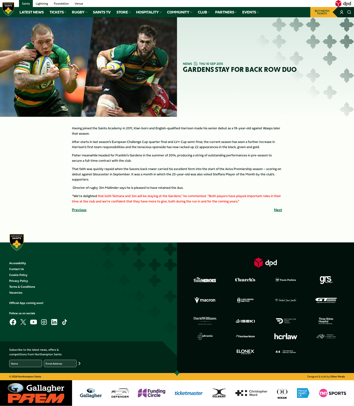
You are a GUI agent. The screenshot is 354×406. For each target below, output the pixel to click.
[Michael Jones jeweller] (285, 300)
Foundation (61, 3)
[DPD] (265, 263)
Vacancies (15, 292)
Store (122, 12)
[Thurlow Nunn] (245, 336)
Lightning (42, 3)
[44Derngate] (285, 352)
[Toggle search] (349, 12)
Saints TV (102, 12)
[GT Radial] (326, 300)
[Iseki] (245, 321)
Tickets (57, 12)
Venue (79, 3)
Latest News (32, 12)
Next (278, 209)
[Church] (245, 280)
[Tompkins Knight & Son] (326, 336)
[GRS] (326, 280)
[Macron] (205, 300)
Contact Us (16, 268)
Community (178, 12)
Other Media (337, 376)
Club (202, 12)
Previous (79, 209)
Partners (224, 12)
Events (249, 12)
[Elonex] (245, 352)
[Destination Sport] (285, 321)
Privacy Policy (18, 280)
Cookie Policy (18, 274)
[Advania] (205, 336)
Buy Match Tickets (322, 12)
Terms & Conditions (22, 286)
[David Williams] (205, 321)
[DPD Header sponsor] (343, 3)
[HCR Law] (285, 336)
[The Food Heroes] (205, 279)
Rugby (78, 12)
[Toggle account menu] (342, 12)
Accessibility (17, 263)
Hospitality (147, 12)
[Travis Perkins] (285, 280)
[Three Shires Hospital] (326, 321)
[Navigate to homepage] (8, 9)
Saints (26, 3)
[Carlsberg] (245, 300)
